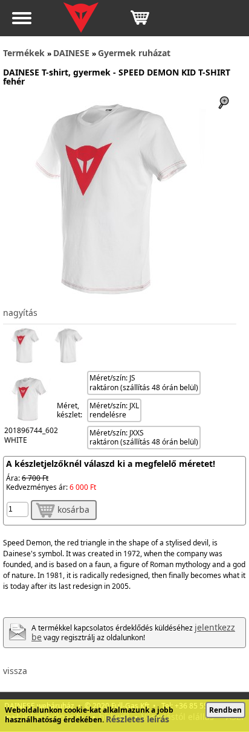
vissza (15, 670)
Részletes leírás (137, 719)
